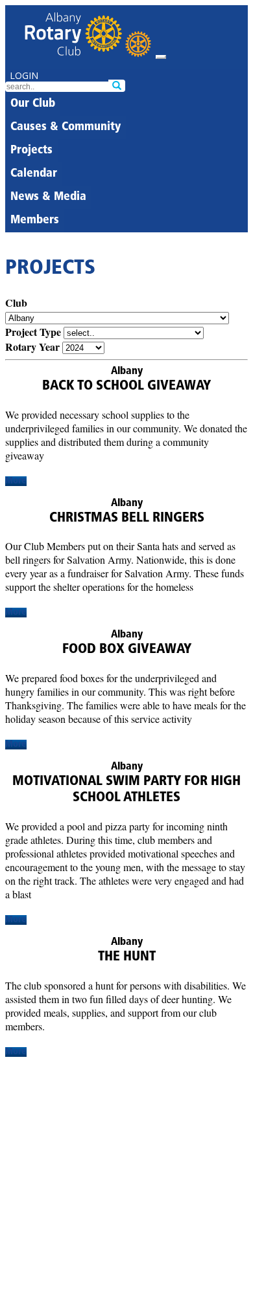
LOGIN (24, 75)
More (16, 481)
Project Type (33, 331)
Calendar (33, 174)
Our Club (32, 104)
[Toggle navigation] (161, 57)
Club (16, 302)
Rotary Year (32, 346)
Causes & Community (65, 127)
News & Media (48, 197)
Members (34, 221)
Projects (31, 151)
